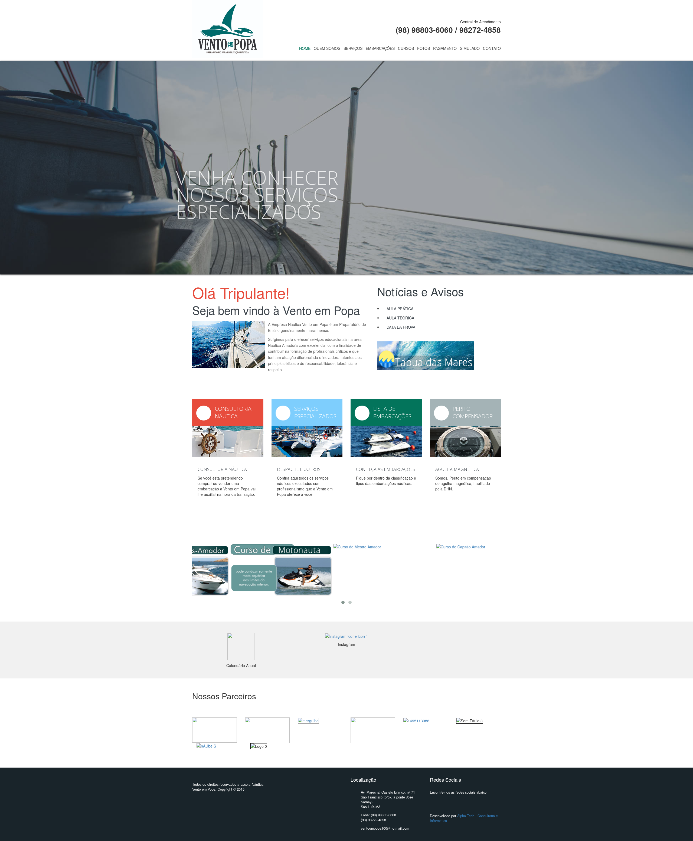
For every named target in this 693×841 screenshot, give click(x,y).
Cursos (406, 48)
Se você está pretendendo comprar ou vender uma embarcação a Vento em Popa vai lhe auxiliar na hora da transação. (227, 486)
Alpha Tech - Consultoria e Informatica (464, 818)
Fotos (423, 48)
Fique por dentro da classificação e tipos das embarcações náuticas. (386, 480)
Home (304, 48)
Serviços (353, 48)
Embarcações (380, 48)
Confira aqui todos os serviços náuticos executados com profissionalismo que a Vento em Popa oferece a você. (305, 486)
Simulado (470, 48)
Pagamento (445, 48)
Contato (492, 48)
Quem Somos (327, 48)
